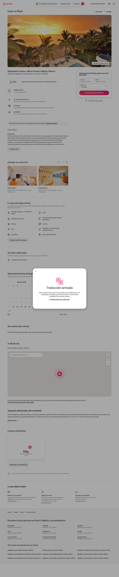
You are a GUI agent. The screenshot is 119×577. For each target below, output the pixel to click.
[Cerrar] (36, 271)
